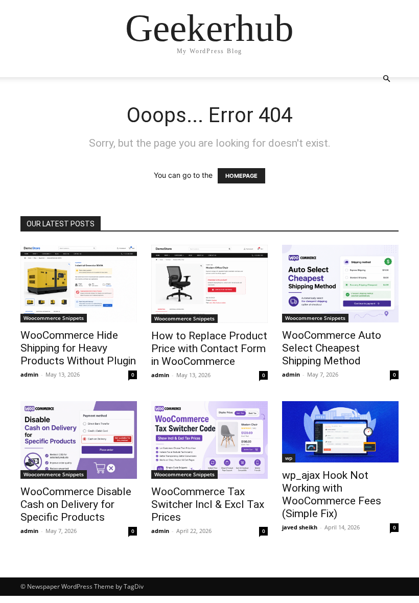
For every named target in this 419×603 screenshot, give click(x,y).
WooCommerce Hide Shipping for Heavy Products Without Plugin (78, 348)
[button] (386, 79)
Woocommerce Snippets (54, 317)
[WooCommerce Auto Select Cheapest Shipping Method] (340, 283)
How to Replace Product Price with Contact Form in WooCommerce (209, 348)
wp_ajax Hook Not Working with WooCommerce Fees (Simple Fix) (331, 494)
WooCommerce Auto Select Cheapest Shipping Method (331, 348)
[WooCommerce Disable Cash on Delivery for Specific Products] (78, 440)
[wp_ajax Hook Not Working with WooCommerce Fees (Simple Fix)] (340, 431)
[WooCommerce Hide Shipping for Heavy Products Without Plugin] (78, 283)
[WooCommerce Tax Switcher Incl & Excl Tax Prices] (209, 440)
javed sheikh (299, 527)
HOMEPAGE (241, 175)
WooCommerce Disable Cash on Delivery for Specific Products (75, 504)
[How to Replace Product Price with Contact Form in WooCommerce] (209, 284)
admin (29, 374)
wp (288, 457)
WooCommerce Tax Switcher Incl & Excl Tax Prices (207, 504)
